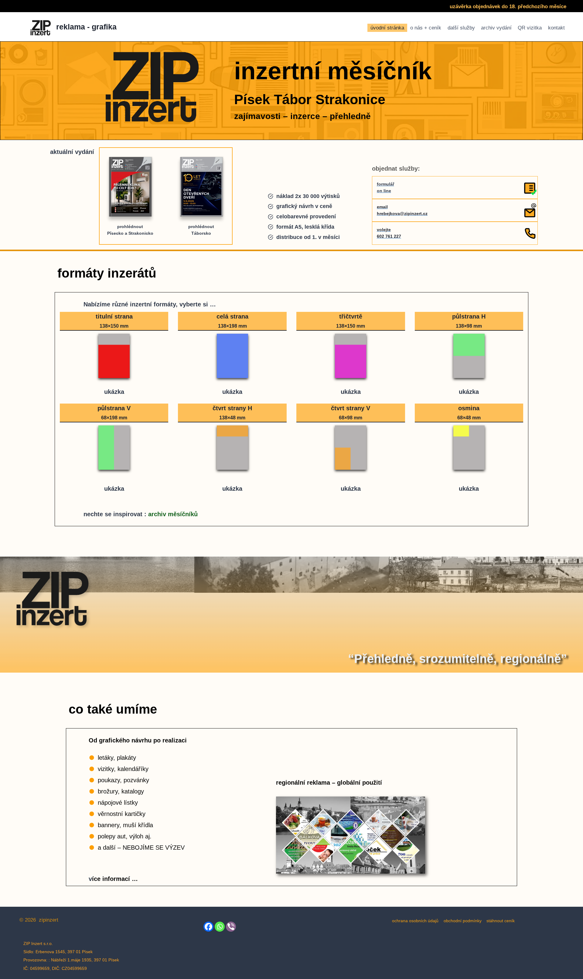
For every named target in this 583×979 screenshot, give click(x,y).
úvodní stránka (387, 28)
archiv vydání (496, 28)
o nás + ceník (425, 28)
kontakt (556, 28)
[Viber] (231, 927)
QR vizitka (530, 28)
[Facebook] (208, 927)
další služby (461, 28)
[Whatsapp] (220, 927)
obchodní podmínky (463, 920)
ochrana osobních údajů (415, 920)
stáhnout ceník (500, 920)
